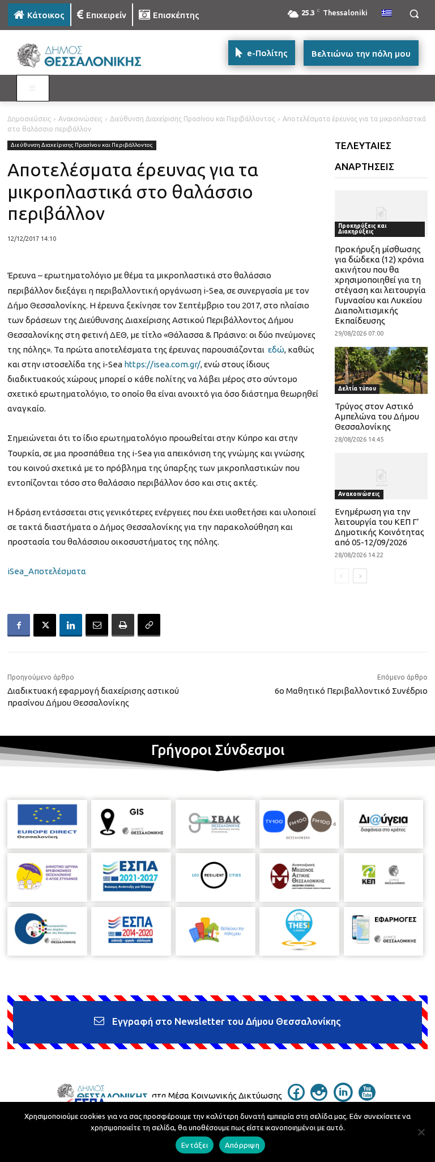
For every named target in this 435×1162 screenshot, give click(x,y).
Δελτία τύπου (357, 388)
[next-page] (360, 576)
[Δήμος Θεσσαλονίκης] (84, 56)
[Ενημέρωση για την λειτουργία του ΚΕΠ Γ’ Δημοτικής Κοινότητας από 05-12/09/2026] (381, 476)
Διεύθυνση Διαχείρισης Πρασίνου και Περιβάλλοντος (192, 118)
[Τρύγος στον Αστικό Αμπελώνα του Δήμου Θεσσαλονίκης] (381, 370)
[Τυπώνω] (123, 625)
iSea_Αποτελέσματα (46, 571)
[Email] (97, 625)
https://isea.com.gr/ (162, 364)
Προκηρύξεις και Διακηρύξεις (362, 229)
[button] (413, 14)
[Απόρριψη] (421, 1132)
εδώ (276, 349)
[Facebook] (18, 625)
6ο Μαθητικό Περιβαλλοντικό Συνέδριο (351, 690)
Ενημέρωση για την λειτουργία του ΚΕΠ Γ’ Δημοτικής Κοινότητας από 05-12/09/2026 (379, 527)
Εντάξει (194, 1145)
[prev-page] (342, 576)
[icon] (296, 1097)
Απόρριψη (242, 1145)
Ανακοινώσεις (80, 118)
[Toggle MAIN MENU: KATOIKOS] (32, 88)
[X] (44, 625)
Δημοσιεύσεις (29, 118)
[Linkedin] (70, 625)
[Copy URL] (149, 625)
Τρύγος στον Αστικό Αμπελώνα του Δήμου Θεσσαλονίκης (377, 416)
